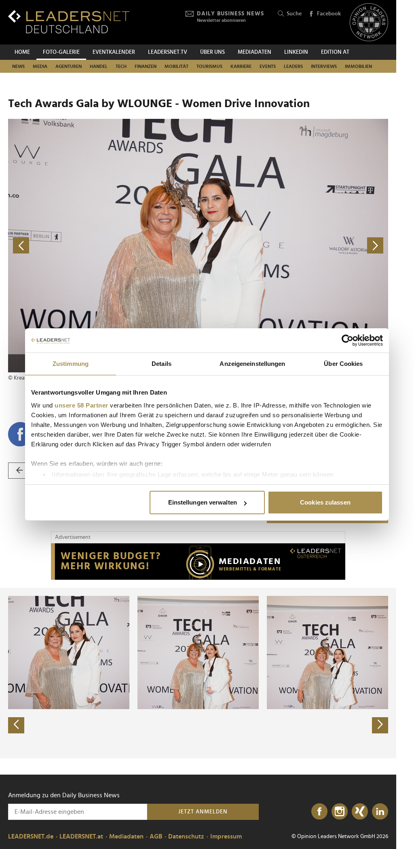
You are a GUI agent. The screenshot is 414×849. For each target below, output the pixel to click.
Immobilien (358, 66)
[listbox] (198, 673)
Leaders (293, 66)
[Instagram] (340, 812)
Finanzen (145, 66)
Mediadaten (254, 52)
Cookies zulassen (325, 502)
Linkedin (296, 52)
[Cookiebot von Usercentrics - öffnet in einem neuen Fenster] (347, 340)
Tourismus (209, 66)
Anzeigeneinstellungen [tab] (252, 363)
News (18, 66)
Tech (121, 66)
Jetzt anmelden (203, 812)
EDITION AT (335, 52)
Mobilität (176, 66)
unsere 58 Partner (81, 405)
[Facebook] (319, 812)
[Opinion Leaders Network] (369, 22)
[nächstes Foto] (293, 245)
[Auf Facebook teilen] (20, 434)
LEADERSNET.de (30, 836)
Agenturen (68, 66)
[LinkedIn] (380, 812)
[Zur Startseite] (68, 21)
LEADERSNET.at (81, 836)
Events (268, 66)
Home (22, 52)
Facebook (329, 14)
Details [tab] (161, 363)
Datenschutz (186, 836)
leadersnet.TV (167, 52)
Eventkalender (114, 52)
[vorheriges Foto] (103, 245)
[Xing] (360, 812)
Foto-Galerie (61, 52)
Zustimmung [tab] (71, 363)
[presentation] (16, 725)
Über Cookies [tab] (343, 363)
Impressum (226, 836)
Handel (99, 66)
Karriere (240, 66)
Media (40, 66)
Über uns (212, 52)
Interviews (324, 66)
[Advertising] (198, 561)
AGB (156, 836)
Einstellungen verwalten (202, 502)
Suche (294, 14)
